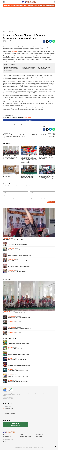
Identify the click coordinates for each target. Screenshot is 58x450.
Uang (6, 416)
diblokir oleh (15, 424)
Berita (4, 238)
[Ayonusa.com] (29, 1)
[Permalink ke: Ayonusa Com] (4, 41)
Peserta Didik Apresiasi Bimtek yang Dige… (18, 260)
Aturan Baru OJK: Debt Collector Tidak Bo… (19, 348)
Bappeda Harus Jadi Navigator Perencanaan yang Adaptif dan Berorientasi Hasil (11, 69)
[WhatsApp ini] (53, 41)
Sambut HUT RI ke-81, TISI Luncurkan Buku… (19, 266)
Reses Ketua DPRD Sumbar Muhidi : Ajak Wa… (19, 323)
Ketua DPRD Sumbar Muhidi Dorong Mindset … (15, 239)
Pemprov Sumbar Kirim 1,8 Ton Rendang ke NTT (10, 175)
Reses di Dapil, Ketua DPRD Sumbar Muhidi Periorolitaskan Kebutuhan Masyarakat (10, 157)
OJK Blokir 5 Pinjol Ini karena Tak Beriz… (18, 376)
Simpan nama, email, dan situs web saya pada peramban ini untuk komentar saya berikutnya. (25, 198)
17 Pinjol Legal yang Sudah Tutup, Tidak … (18, 343)
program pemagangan (18, 124)
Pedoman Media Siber (25, 436)
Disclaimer (39, 436)
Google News (27, 117)
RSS (6, 442)
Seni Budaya (18, 265)
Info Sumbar (7, 279)
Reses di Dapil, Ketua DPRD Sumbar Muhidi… (14, 313)
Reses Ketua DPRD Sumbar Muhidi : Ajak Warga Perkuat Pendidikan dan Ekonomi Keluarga (27, 176)
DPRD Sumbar (8, 406)
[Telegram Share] (50, 41)
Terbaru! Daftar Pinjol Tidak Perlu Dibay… (18, 370)
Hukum (12, 248)
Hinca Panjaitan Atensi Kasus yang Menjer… (19, 249)
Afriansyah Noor (7, 124)
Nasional (13, 265)
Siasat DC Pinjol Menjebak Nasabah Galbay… (19, 365)
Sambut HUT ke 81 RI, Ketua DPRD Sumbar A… (19, 271)
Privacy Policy (7, 436)
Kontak (21, 434)
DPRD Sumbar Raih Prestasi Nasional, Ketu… (19, 334)
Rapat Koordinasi (29, 124)
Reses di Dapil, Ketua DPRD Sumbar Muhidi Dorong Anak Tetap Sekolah (46, 157)
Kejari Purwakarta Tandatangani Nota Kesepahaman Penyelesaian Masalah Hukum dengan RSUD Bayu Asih (15, 135)
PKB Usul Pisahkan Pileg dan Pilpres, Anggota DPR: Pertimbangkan (43, 135)
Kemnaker (14, 51)
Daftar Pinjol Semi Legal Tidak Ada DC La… (18, 359)
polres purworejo (10, 413)
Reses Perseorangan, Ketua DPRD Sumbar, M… (20, 328)
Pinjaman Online (9, 408)
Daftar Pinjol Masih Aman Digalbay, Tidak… (18, 354)
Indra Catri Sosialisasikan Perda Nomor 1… (18, 244)
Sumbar (8, 238)
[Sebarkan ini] (44, 41)
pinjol (6, 411)
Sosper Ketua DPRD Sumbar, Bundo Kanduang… (20, 255)
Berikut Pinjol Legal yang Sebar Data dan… (18, 381)
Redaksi (5, 434)
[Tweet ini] (47, 41)
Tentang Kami (39, 434)
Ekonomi (10, 341)
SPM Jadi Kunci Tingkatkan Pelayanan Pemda (44, 68)
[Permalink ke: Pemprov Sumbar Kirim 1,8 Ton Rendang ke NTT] (11, 169)
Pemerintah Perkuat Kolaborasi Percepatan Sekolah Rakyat (29, 68)
